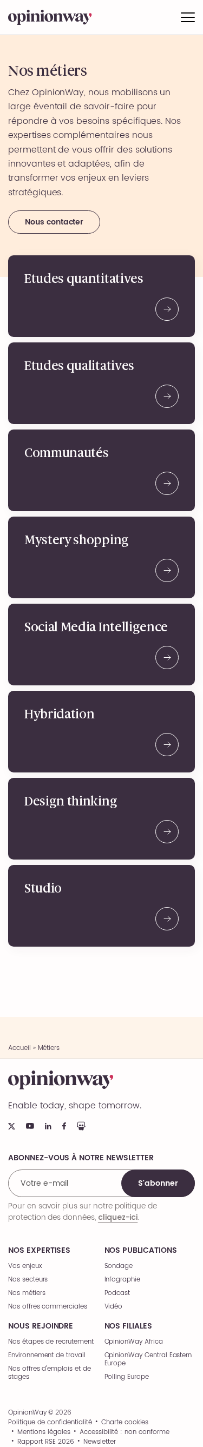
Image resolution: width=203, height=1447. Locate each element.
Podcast (117, 1293)
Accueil (19, 1048)
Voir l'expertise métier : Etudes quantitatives (101, 296)
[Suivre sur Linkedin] (48, 1126)
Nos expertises (39, 1251)
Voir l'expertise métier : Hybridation (101, 731)
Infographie (122, 1280)
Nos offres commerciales (47, 1307)
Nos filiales (128, 1326)
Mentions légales (43, 1432)
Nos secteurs (28, 1280)
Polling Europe (126, 1377)
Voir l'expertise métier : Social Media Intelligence (101, 644)
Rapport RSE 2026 (45, 1442)
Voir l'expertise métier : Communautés (101, 470)
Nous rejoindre (40, 1326)
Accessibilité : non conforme (124, 1432)
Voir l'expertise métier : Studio (101, 906)
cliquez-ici (117, 1217)
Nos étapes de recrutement (51, 1342)
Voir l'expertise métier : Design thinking (101, 819)
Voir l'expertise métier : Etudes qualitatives (101, 383)
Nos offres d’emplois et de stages (49, 1373)
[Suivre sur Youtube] (30, 1126)
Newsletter (99, 1442)
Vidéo (113, 1307)
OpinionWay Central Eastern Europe (148, 1359)
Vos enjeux (25, 1266)
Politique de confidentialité (50, 1423)
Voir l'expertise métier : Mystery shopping (101, 557)
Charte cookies (124, 1423)
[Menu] (188, 17)
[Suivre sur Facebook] (64, 1125)
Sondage (118, 1266)
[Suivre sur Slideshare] (81, 1126)
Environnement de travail (47, 1355)
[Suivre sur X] (11, 1126)
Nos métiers (26, 1293)
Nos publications (140, 1251)
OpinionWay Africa (133, 1342)
